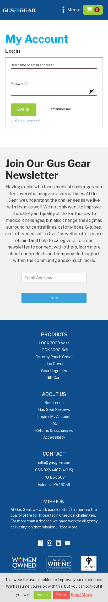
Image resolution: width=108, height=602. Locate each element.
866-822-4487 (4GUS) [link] (54, 470)
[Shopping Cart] (92, 10)
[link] (40, 543)
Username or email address (39, 65)
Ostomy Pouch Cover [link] (54, 357)
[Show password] (91, 91)
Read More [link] (68, 527)
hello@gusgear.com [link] (54, 462)
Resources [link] (54, 402)
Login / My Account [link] (54, 416)
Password (26, 83)
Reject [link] (61, 595)
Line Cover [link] (54, 363)
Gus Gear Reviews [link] (54, 409)
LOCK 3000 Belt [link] (54, 349)
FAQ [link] (54, 423)
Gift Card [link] (54, 377)
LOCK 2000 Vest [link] (54, 343)
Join (54, 297)
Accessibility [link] (54, 437)
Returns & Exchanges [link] (54, 430)
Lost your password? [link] (26, 120)
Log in (23, 110)
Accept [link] (42, 595)
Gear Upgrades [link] (54, 370)
